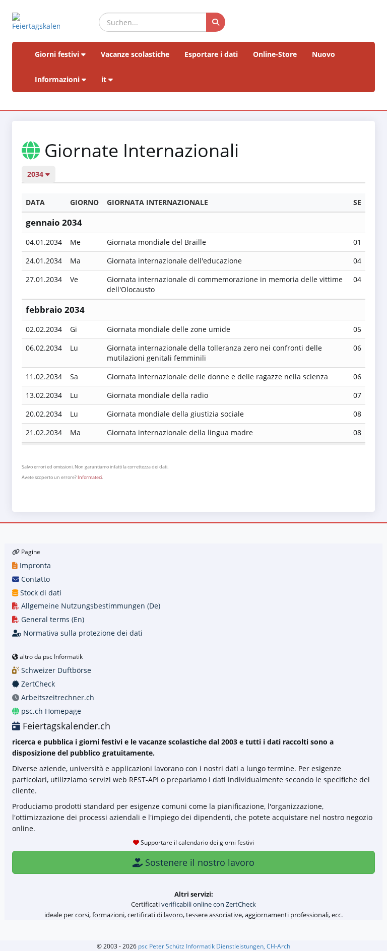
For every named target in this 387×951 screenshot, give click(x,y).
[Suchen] (215, 22)
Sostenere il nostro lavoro (198, 862)
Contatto (34, 579)
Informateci (90, 477)
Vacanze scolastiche (135, 54)
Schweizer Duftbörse (55, 670)
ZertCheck (37, 684)
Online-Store (275, 54)
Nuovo (323, 54)
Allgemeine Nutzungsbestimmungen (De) (89, 605)
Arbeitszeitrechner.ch (56, 697)
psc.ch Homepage (50, 711)
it (104, 79)
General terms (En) (51, 619)
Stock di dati (39, 592)
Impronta (34, 565)
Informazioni (58, 79)
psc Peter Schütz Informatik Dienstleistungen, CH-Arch (214, 946)
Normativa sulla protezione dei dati (82, 633)
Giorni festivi (58, 54)
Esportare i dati (211, 54)
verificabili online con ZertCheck (208, 904)
